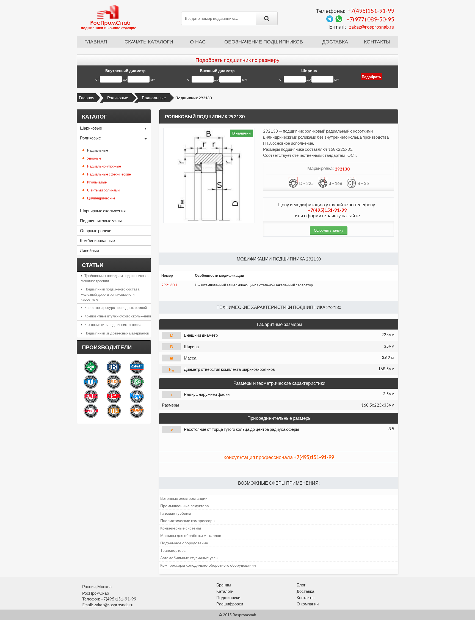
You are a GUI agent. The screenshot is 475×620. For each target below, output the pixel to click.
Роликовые (117, 97)
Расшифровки (229, 603)
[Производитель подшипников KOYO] (136, 396)
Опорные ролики (95, 230)
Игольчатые (97, 182)
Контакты (377, 42)
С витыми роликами (103, 190)
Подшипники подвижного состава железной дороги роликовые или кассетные (110, 294)
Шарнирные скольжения (103, 210)
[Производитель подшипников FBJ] (113, 367)
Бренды (223, 584)
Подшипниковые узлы (101, 220)
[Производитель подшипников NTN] (91, 381)
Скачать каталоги (149, 42)
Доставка (335, 42)
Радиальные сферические (109, 174)
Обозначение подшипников (263, 42)
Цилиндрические (101, 198)
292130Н (169, 285)
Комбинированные (97, 240)
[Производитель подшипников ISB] (136, 381)
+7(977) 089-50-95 (370, 19)
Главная (95, 42)
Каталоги (224, 591)
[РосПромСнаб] (109, 17)
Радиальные (154, 97)
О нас (198, 42)
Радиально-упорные (104, 166)
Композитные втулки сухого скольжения (117, 316)
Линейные (89, 250)
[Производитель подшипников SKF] (136, 367)
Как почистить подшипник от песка (112, 324)
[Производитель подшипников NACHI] (91, 411)
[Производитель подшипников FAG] (91, 396)
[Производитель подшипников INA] (91, 367)
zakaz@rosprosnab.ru (371, 27)
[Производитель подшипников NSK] (113, 396)
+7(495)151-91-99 (370, 10)
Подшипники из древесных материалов (116, 333)
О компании (308, 603)
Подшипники (228, 597)
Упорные (94, 158)
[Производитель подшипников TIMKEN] (113, 381)
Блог (301, 584)
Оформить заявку (328, 230)
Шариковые (91, 127)
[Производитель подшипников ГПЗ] (113, 411)
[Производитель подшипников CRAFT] (136, 411)
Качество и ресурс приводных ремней (115, 307)
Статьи (92, 265)
